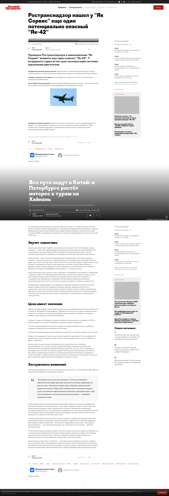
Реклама (101, 7)
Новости (50, 149)
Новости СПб (95, 464)
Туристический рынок (58, 464)
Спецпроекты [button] (76, 7)
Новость (35, 464)
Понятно (162, 492)
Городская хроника (133, 464)
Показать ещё (119, 89)
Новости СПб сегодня (108, 464)
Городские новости (121, 464)
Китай (69, 464)
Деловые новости (84, 464)
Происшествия (59, 149)
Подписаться (99, 2)
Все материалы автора (53, 50)
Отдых (42, 464)
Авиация (75, 464)
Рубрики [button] (62, 7)
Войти (158, 7)
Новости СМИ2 (33, 161)
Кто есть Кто (111, 7)
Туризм (48, 464)
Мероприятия (90, 7)
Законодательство (40, 149)
